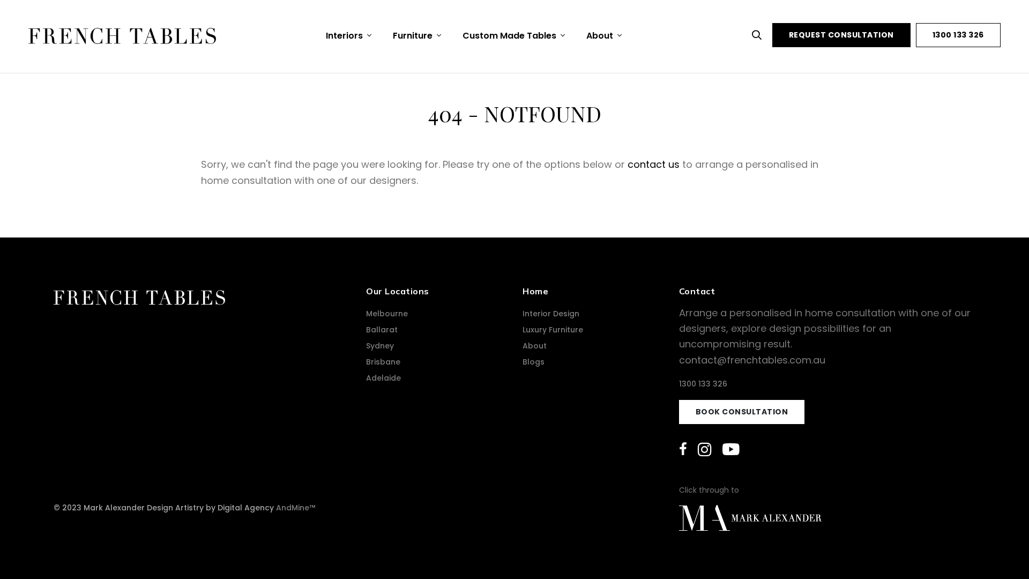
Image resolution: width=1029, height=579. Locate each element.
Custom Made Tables (510, 35)
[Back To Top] (999, 549)
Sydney (380, 345)
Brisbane (383, 362)
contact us (654, 164)
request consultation (841, 34)
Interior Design (551, 313)
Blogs (534, 362)
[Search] (759, 35)
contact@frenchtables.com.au (752, 360)
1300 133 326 (958, 34)
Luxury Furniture (553, 329)
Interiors (345, 35)
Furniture (414, 35)
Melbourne (387, 313)
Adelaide (383, 378)
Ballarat (382, 329)
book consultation (742, 411)
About (600, 35)
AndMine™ (295, 507)
